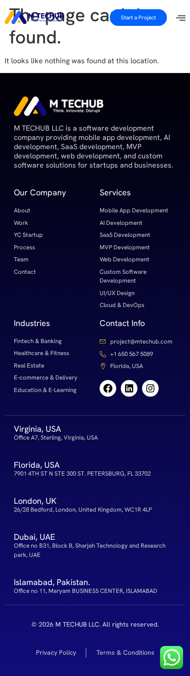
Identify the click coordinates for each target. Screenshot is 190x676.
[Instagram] (150, 388)
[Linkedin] (129, 388)
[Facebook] (108, 388)
